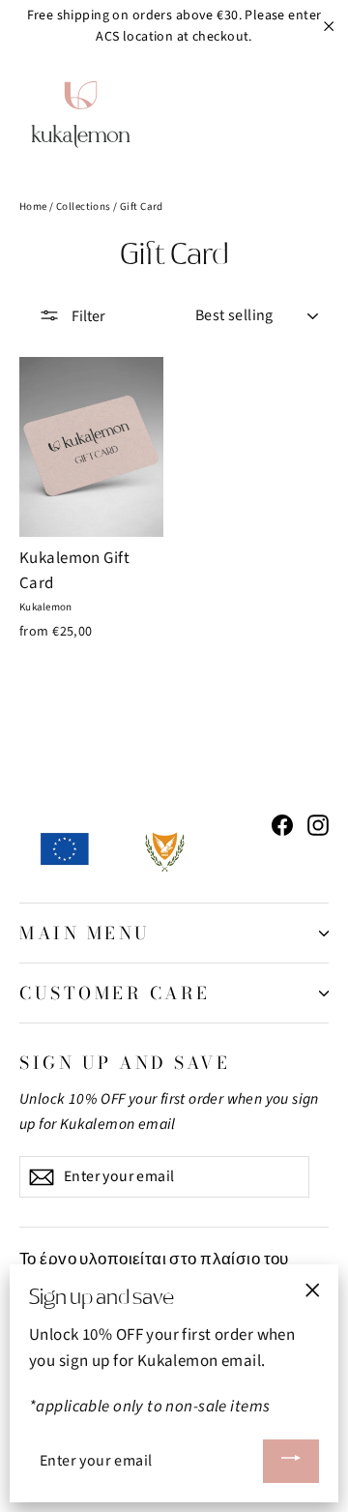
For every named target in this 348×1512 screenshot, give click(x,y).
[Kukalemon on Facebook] (282, 825)
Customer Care (115, 993)
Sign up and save (124, 1061)
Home (33, 206)
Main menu (85, 933)
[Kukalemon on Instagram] (318, 825)
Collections (83, 206)
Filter (87, 316)
